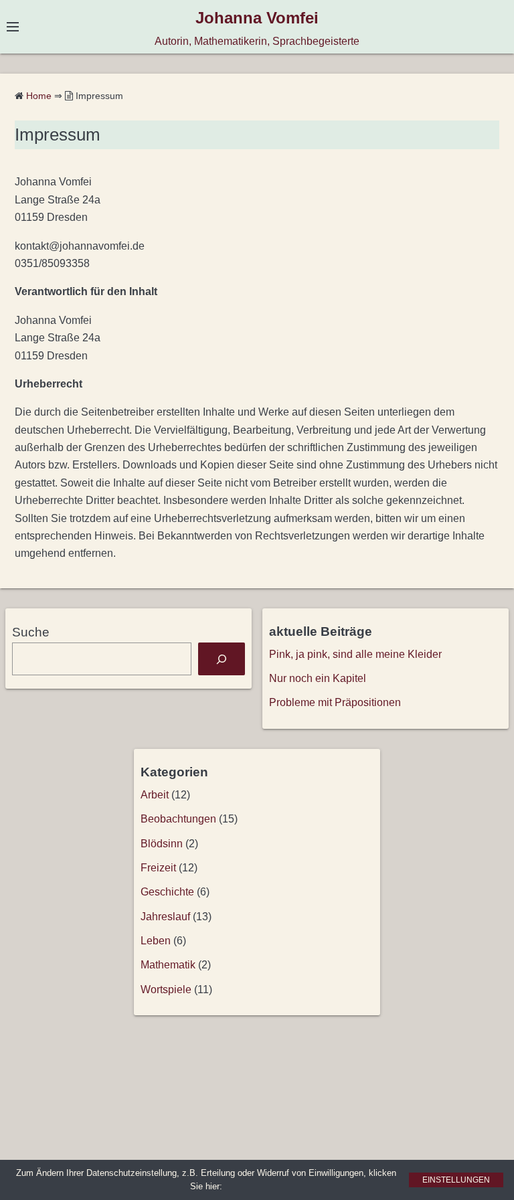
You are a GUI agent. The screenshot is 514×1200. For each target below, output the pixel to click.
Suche (31, 632)
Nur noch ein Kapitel (317, 678)
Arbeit (155, 794)
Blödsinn (162, 843)
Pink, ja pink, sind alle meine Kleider (355, 654)
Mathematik (168, 964)
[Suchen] (222, 658)
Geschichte (167, 891)
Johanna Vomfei (257, 18)
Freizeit (158, 867)
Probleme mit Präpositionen (335, 702)
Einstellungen (456, 1180)
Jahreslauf (165, 916)
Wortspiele (166, 989)
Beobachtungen (178, 819)
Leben (156, 940)
